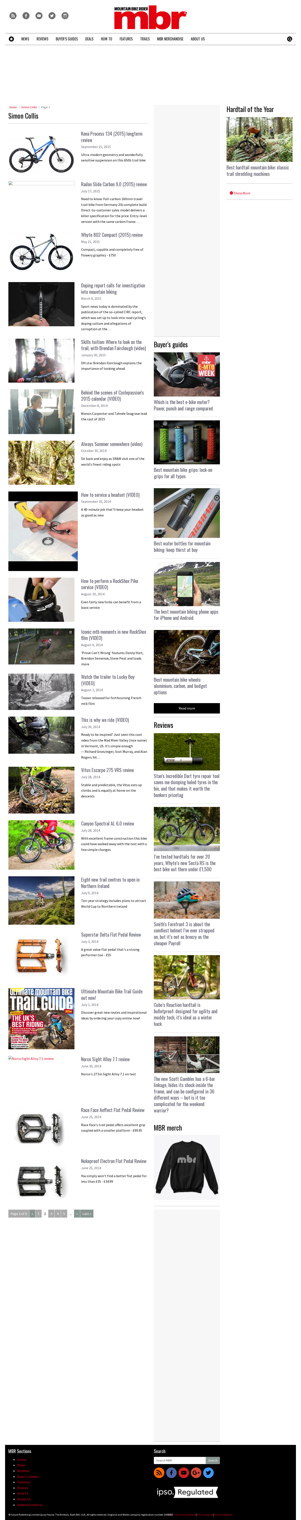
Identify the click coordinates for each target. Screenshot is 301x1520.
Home (13, 107)
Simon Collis (29, 107)
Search (212, 1460)
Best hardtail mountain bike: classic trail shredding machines (258, 170)
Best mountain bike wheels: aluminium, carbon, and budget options (180, 686)
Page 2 (45, 107)
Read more (187, 708)
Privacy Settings (223, 1514)
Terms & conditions (184, 1514)
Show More (241, 193)
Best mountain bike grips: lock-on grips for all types (183, 473)
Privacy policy (204, 1514)
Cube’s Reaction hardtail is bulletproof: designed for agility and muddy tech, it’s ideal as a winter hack (185, 1014)
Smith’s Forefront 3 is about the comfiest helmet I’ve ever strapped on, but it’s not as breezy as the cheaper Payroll (184, 933)
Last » (86, 1213)
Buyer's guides (171, 344)
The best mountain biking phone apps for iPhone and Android (186, 614)
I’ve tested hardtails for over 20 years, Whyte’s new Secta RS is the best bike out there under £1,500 (185, 863)
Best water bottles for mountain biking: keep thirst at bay (182, 546)
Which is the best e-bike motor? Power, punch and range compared (183, 405)
